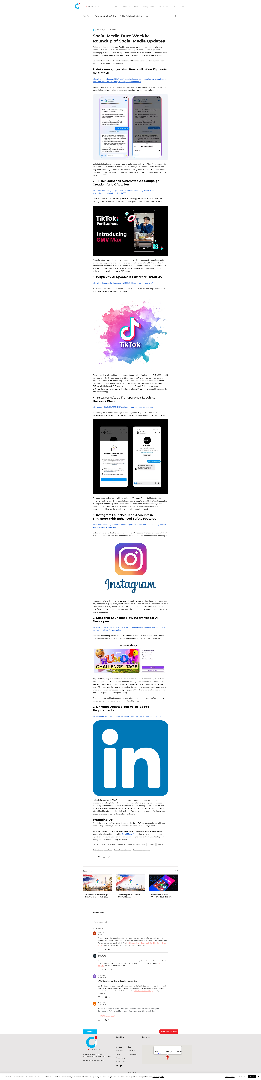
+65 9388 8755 (99, 1060)
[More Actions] (167, 933)
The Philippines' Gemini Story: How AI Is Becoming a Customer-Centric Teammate (129, 896)
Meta (103, 845)
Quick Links (120, 1037)
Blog (129, 1047)
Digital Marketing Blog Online (105, 16)
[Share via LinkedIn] (104, 857)
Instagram (111, 845)
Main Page (86, 16)
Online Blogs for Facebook (122, 850)
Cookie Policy (132, 1055)
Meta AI (160, 845)
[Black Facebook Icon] (117, 1065)
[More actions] (167, 30)
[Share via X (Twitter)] (99, 857)
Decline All (242, 1077)
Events (118, 1055)
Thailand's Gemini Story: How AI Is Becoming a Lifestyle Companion (96, 896)
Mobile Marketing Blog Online (131, 16)
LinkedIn (151, 845)
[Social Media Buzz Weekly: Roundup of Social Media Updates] (163, 883)
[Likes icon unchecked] (99, 949)
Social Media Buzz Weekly (136, 845)
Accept (252, 1077)
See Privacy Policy (158, 1077)
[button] (176, 16)
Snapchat (121, 845)
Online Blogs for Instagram (141, 850)
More (148, 16)
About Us (119, 1047)
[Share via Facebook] (94, 857)
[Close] (258, 1076)
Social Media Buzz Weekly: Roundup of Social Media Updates (161, 896)
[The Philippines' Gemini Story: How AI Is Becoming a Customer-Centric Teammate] (130, 883)
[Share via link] (109, 857)
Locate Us (146, 1037)
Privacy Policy (120, 1058)
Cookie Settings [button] (230, 1077)
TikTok (96, 845)
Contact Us (131, 1051)
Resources (119, 1051)
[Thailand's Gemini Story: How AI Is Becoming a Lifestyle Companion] (97, 883)
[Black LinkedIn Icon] (121, 1065)
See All (176, 871)
